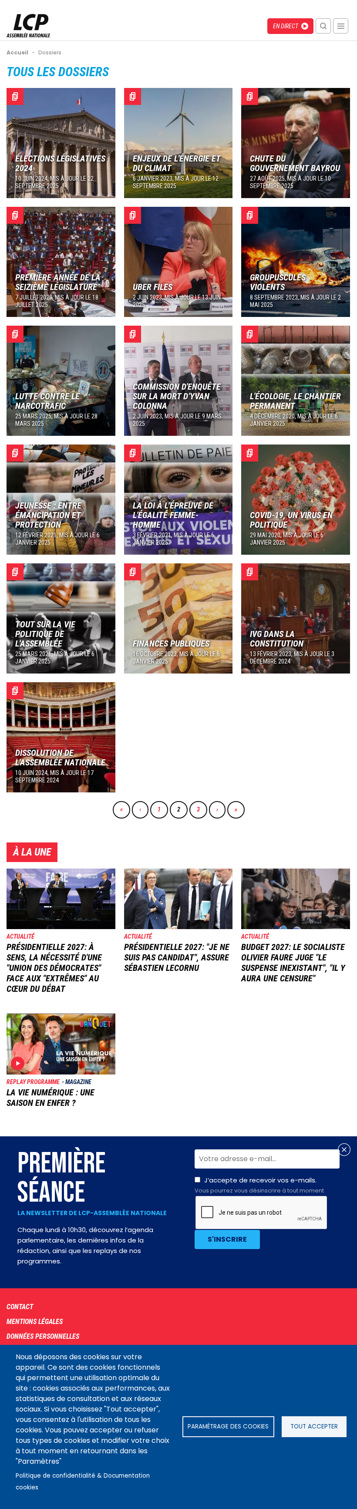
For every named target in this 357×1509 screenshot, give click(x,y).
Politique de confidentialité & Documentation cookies (83, 1482)
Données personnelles (43, 1336)
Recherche (323, 26)
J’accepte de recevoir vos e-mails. (259, 1185)
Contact (20, 1307)
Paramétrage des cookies (228, 1426)
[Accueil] (28, 35)
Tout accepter (314, 1426)
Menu (340, 26)
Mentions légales (35, 1321)
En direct (285, 26)
